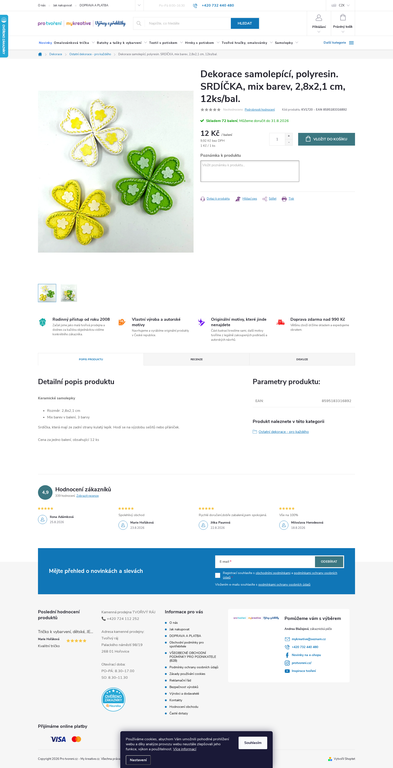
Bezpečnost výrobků (183, 687)
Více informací (184, 749)
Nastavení (138, 760)
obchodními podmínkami (273, 573)
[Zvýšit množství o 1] (288, 136)
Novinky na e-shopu (306, 655)
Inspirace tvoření (304, 671)
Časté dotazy (178, 713)
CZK (342, 5)
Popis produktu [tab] (91, 359)
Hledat (245, 23)
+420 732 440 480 (305, 647)
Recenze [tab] (197, 359)
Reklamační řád (180, 680)
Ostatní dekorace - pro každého (284, 431)
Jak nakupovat (62, 5)
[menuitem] (45, 43)
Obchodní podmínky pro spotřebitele (186, 644)
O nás (41, 5)
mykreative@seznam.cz (309, 639)
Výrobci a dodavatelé (184, 693)
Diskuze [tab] (302, 359)
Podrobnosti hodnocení (260, 110)
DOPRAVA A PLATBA (94, 5)
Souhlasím (253, 742)
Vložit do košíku (330, 139)
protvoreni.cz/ (301, 663)
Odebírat (329, 561)
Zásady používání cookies (187, 674)
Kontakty (175, 700)
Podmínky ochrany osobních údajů (193, 667)
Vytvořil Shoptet (344, 759)
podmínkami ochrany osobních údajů (284, 584)
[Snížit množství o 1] (288, 142)
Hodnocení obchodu (183, 707)
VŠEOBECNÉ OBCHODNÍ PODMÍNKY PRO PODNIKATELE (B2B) (192, 657)
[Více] (339, 42)
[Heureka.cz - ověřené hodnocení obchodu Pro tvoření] (113, 699)
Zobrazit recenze (87, 496)
